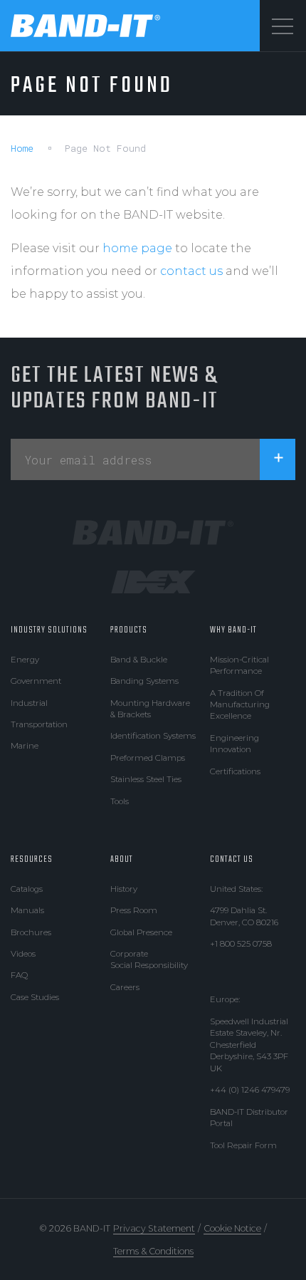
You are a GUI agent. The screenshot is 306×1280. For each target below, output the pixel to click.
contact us (191, 271)
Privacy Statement (154, 1228)
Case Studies (35, 997)
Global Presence (141, 932)
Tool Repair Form (243, 1145)
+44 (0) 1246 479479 (250, 1090)
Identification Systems (153, 736)
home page (137, 248)
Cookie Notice (232, 1228)
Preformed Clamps (147, 758)
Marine (24, 746)
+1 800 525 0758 (241, 944)
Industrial (29, 703)
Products (128, 630)
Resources (32, 859)
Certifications (235, 771)
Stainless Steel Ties (145, 779)
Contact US (231, 859)
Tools (119, 801)
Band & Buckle (138, 660)
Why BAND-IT (233, 630)
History (123, 889)
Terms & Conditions (153, 1251)
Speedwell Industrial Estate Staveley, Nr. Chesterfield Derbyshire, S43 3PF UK (249, 1044)
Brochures (31, 932)
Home (22, 148)
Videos (23, 954)
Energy (25, 660)
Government (36, 681)
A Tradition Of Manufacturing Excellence (240, 705)
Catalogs (27, 889)
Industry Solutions (49, 630)
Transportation (39, 724)
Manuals (27, 910)
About (121, 859)
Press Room (133, 910)
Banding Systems (144, 681)
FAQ (19, 975)
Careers (124, 987)
